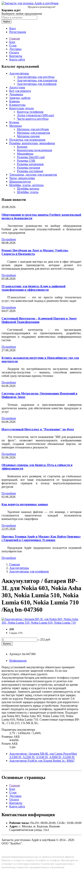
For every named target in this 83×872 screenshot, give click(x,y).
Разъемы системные (30, 171)
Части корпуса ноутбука (32, 118)
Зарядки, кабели (19, 97)
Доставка (15, 49)
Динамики (16, 94)
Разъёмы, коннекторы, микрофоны (32, 143)
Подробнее (9, 239)
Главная (14, 38)
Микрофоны (25, 153)
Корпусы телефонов (30, 111)
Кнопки (22, 146)
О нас (13, 45)
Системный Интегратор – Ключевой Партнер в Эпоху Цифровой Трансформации (39, 320)
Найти (6, 21)
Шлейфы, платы (27, 192)
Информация (17, 660)
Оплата (14, 52)
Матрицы (15, 125)
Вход (12, 28)
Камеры (14, 101)
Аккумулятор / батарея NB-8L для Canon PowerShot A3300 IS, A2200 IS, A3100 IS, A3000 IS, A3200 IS (43, 755)
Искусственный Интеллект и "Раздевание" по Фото (38, 429)
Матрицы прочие (28, 136)
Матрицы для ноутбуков (33, 129)
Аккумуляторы (19, 73)
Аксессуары (17, 87)
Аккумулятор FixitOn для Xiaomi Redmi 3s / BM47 (42, 760)
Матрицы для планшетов (33, 132)
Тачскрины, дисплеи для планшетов (33, 174)
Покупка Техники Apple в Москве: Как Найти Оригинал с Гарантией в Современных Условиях (41, 538)
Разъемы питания (28, 167)
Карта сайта (17, 59)
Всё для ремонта (20, 90)
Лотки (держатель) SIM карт (35, 115)
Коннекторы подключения (34, 150)
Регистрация (17, 32)
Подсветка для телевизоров (27, 139)
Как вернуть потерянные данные (25, 504)
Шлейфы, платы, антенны (26, 185)
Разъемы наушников (30, 164)
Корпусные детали (21, 108)
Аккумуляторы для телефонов (37, 83)
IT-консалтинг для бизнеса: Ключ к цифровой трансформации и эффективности (33, 288)
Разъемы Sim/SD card (31, 157)
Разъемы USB (26, 160)
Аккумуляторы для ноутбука (35, 77)
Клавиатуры (17, 104)
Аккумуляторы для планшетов (37, 80)
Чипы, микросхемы (22, 178)
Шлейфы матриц (28, 188)
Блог (12, 42)
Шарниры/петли (20, 181)
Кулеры (14, 122)
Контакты (15, 56)
